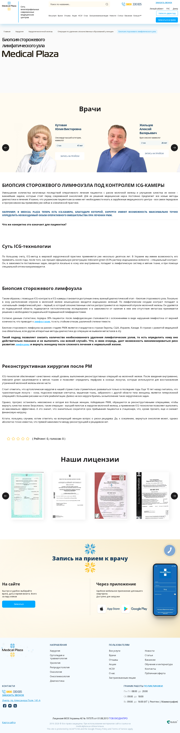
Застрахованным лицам (98, 15)
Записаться (18, 604)
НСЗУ (80, 15)
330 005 (133, 4)
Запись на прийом (69, 156)
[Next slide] (174, 147)
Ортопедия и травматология (58, 657)
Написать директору (167, 13)
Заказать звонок (164, 2)
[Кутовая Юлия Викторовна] (35, 147)
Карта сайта (8, 722)
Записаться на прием (167, 20)
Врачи (60, 15)
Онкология (56, 671)
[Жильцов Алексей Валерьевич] (120, 147)
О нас (86, 15)
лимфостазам (42, 321)
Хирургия (19, 31)
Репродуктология (59, 667)
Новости (113, 15)
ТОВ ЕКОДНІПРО (118, 718)
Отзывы (67, 15)
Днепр (175, 8)
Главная (7, 31)
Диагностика (57, 680)
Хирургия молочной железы (41, 31)
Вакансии (128, 15)
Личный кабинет (156, 8)
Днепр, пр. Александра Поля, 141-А (21, 700)
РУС (168, 8)
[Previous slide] (5, 147)
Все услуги (52, 15)
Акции (74, 15)
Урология (55, 662)
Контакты (150, 668)
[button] (27, 496)
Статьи (120, 15)
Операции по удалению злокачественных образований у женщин (85, 31)
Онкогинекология (60, 676)
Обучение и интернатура (159, 664)
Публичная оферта (155, 673)
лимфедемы (22, 344)
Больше (136, 15)
